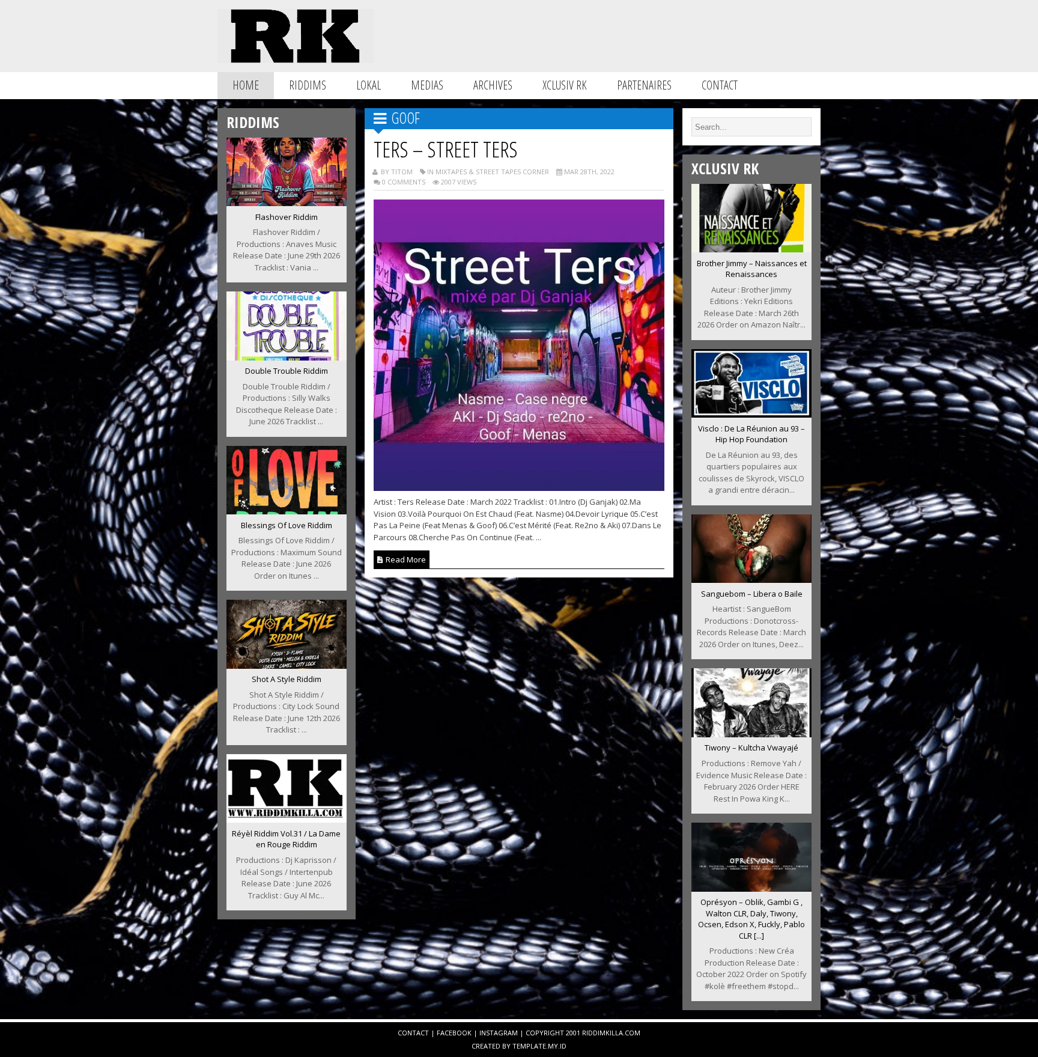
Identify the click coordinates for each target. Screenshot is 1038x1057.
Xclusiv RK (564, 85)
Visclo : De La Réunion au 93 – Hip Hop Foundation (751, 434)
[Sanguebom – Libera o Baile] (751, 579)
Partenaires (644, 85)
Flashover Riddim (286, 217)
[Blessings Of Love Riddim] (286, 511)
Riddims (307, 85)
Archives (492, 85)
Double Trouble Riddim (286, 370)
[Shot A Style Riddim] (286, 665)
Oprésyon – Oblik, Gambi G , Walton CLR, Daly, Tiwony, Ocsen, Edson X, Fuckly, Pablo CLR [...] (751, 919)
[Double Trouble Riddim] (286, 357)
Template (529, 1045)
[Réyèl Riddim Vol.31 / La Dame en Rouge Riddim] (286, 819)
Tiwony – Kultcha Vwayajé (751, 747)
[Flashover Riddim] (286, 202)
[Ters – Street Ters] (519, 487)
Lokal (368, 85)
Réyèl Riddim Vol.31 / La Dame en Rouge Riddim (286, 839)
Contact (720, 85)
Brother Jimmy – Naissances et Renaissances (752, 269)
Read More (405, 559)
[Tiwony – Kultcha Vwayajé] (751, 734)
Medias (427, 85)
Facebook (454, 1032)
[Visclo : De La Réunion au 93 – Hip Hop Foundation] (751, 414)
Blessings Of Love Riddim (286, 525)
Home (245, 85)
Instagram (498, 1032)
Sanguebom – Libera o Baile (752, 593)
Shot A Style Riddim (286, 679)
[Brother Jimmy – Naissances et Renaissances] (751, 249)
